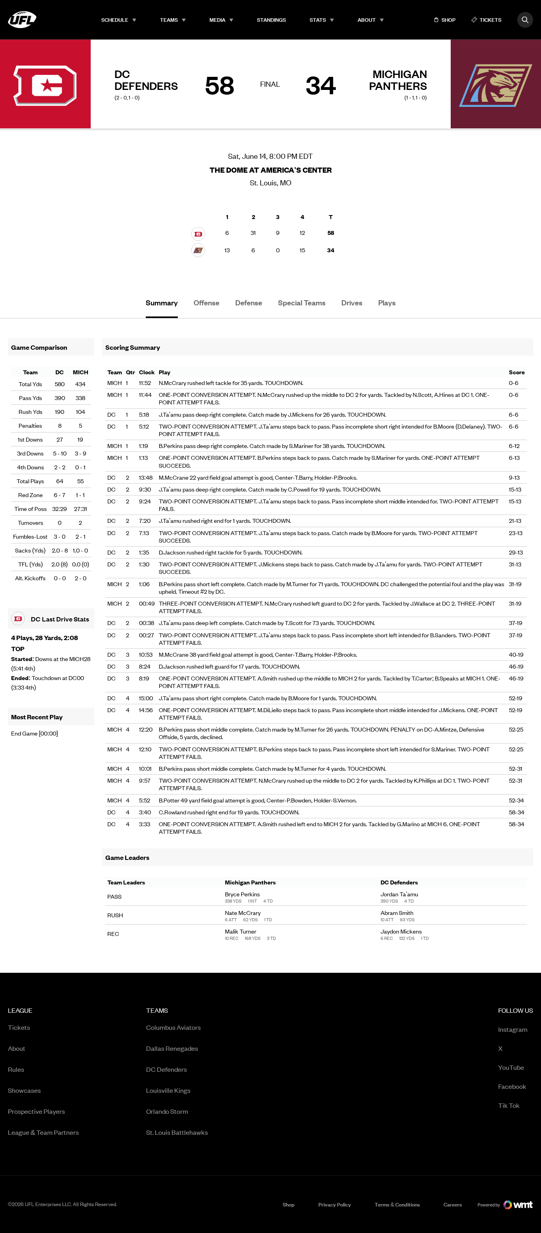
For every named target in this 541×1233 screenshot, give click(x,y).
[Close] (528, 1218)
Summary (162, 302)
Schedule (114, 19)
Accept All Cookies (470, 1218)
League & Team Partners (43, 1132)
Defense (248, 302)
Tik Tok (509, 1104)
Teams (169, 19)
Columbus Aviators (173, 1027)
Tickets (19, 1027)
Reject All (413, 1218)
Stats (318, 19)
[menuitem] (118, 19)
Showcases (24, 1090)
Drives (351, 302)
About (367, 19)
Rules (16, 1069)
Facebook (512, 1085)
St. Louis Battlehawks (177, 1132)
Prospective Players (36, 1111)
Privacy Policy (334, 1204)
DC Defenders (166, 1069)
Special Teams (302, 302)
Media (217, 19)
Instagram (513, 1028)
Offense (206, 302)
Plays (387, 302)
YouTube (511, 1066)
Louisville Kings (168, 1090)
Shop (289, 1204)
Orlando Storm (167, 1111)
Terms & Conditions (397, 1204)
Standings (271, 19)
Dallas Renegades (172, 1048)
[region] (270, 1219)
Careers (453, 1204)
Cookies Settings (357, 1218)
